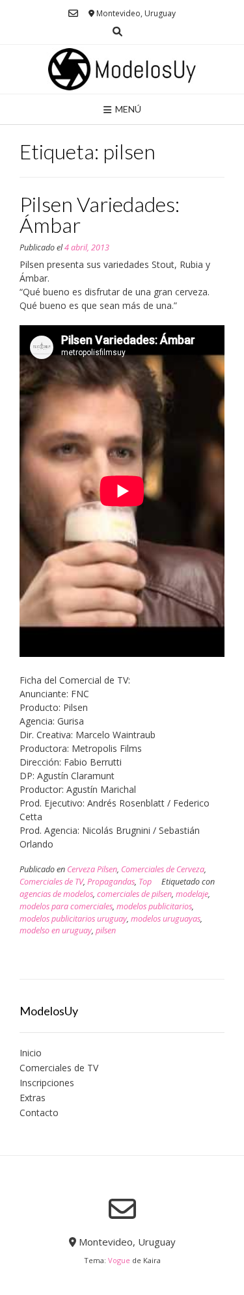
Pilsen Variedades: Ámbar (100, 214)
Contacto (39, 1112)
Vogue (119, 1260)
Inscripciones (47, 1082)
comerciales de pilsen (134, 894)
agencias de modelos (56, 894)
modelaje (192, 894)
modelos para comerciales (66, 906)
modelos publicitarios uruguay (73, 918)
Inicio (31, 1053)
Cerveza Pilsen (92, 869)
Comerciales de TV (51, 881)
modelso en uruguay (56, 930)
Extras (33, 1097)
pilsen (106, 930)
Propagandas (111, 881)
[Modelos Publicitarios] (122, 69)
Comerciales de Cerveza (162, 869)
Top (145, 881)
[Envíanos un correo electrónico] (73, 13)
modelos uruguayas (165, 918)
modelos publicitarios (154, 906)
